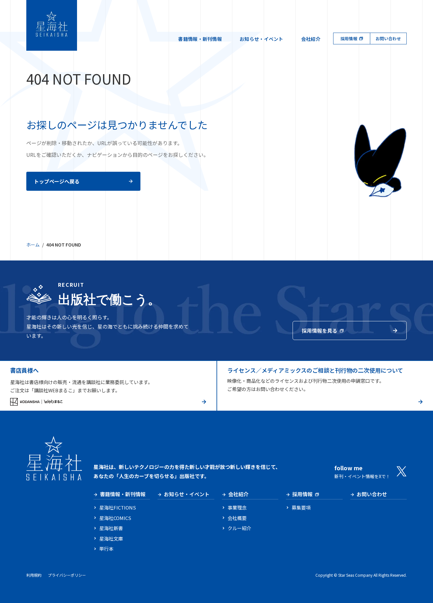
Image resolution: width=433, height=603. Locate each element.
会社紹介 (310, 38)
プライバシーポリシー (67, 575)
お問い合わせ (388, 38)
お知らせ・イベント (261, 38)
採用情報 (348, 38)
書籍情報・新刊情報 (200, 38)
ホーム (33, 244)
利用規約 (34, 575)
